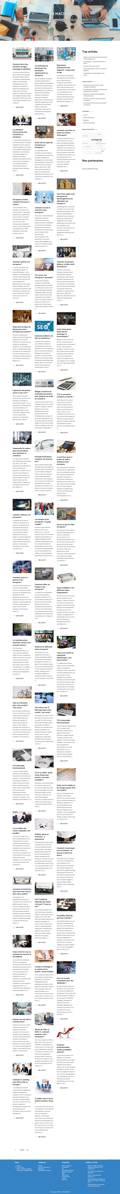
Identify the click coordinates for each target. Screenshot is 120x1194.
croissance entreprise (86, 140)
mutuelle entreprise (97, 151)
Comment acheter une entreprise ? (21, 263)
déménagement (98, 133)
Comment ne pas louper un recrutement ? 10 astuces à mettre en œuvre (66, 852)
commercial (98, 153)
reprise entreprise (101, 143)
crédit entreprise (93, 137)
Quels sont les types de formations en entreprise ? (44, 145)
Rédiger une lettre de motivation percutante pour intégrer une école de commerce (44, 395)
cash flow (64, 1179)
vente (101, 148)
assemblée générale (68, 1170)
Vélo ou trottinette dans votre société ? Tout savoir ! (20, 705)
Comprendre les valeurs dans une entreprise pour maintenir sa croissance (22, 452)
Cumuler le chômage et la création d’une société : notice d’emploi (44, 969)
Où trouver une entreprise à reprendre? (44, 276)
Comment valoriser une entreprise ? (21, 516)
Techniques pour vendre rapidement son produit (93, 74)
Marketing (86, 120)
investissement (100, 137)
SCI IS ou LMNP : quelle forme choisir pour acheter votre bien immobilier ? (43, 776)
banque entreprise (67, 1172)
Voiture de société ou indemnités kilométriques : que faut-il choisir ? (65, 656)
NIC (101, 136)
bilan (63, 1173)
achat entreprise (96, 136)
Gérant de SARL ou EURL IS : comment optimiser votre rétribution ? (42, 1033)
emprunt (95, 134)
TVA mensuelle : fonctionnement (19, 767)
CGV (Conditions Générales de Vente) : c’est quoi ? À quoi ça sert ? (43, 903)
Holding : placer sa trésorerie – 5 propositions (42, 837)
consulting (91, 143)
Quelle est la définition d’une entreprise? (43, 648)
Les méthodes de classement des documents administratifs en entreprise (41, 71)
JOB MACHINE (60, 14)
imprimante (84, 153)
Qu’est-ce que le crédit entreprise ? (65, 525)
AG (63, 1169)
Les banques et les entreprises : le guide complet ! (43, 522)
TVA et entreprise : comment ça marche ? (65, 395)
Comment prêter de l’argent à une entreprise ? (42, 587)
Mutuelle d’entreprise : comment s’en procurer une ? (43, 459)
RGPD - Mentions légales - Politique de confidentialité (24, 1169)
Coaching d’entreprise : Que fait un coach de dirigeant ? (94, 69)
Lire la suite (20, 107)
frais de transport (93, 142)
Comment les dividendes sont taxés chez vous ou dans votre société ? (22, 891)
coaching (87, 146)
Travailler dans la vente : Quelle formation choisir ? (44, 1101)
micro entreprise (90, 134)
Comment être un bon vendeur (91, 66)
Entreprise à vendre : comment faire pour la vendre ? (21, 202)
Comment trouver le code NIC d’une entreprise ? (42, 210)
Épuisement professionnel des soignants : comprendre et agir (66, 69)
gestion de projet (91, 153)
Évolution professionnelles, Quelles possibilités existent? (64, 1049)
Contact (19, 1166)
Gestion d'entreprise (88, 117)
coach (104, 149)
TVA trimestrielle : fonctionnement (64, 721)
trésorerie (93, 133)
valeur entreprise (85, 142)
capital (90, 149)
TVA (97, 145)
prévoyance (100, 149)
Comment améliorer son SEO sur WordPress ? (44, 337)
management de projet (88, 145)
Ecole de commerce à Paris (90, 169)
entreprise (96, 139)
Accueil (85, 115)
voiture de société (85, 137)
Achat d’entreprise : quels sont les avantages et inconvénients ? (64, 333)
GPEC (103, 136)
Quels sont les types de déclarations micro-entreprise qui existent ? (22, 329)
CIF (83, 145)
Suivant (22, 1150)
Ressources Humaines (89, 123)
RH (102, 151)
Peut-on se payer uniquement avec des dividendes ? (65, 981)
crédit (94, 145)
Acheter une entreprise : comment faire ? (22, 1020)
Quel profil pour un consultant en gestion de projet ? (94, 62)
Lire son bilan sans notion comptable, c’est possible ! (21, 831)
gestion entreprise (94, 146)
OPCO (94, 143)
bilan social (86, 149)
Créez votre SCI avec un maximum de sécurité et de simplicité (22, 954)
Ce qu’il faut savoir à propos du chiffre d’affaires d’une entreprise (64, 461)
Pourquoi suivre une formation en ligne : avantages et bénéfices (22, 67)
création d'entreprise (86, 133)
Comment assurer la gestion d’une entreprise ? (20, 580)
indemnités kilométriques (87, 151)
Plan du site (20, 1167)
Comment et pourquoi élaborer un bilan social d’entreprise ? (65, 264)
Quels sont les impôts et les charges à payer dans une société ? (66, 788)
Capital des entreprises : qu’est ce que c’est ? (22, 391)
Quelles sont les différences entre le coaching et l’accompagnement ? (95, 58)
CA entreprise (94, 149)
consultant (104, 140)
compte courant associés (95, 148)
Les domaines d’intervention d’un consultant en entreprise (20, 133)
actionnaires (65, 1167)
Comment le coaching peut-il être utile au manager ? (21, 1082)
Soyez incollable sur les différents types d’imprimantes (65, 590)
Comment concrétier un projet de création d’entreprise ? (66, 133)
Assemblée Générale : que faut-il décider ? (65, 916)
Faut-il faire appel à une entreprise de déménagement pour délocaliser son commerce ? (66, 199)
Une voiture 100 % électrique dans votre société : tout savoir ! (43, 710)
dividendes (91, 136)
